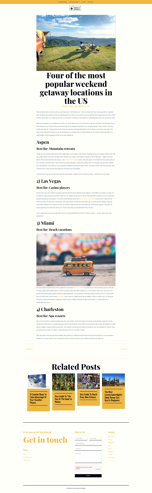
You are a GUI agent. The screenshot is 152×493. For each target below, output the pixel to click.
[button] (79, 2)
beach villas (60, 296)
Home (24, 454)
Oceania (110, 454)
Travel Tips (72, 106)
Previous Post (28, 349)
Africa (109, 448)
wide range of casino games (87, 199)
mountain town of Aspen (71, 160)
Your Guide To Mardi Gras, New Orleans (88, 396)
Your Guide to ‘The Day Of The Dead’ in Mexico (63, 399)
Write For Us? (26, 460)
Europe (110, 440)
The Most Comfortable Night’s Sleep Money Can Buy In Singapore (113, 396)
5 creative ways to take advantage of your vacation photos (38, 398)
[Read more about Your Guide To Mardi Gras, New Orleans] (88, 381)
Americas (110, 451)
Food (83, 2)
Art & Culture (73, 2)
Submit (88, 475)
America (65, 106)
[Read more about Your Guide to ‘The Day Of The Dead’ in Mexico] (63, 382)
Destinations (63, 2)
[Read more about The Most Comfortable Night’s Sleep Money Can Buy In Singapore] (113, 380)
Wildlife (90, 2)
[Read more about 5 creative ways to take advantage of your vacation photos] (38, 381)
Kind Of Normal (27, 457)
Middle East (111, 443)
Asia (106, 405)
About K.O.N (111, 457)
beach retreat (78, 288)
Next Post (125, 349)
